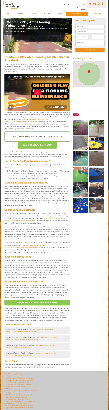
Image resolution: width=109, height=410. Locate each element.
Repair (61, 14)
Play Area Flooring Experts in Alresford (19, 395)
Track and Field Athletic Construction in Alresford (22, 391)
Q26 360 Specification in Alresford (15, 386)
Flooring (20, 14)
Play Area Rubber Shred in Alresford (18, 382)
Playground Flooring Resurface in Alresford (18, 408)
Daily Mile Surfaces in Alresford (16, 397)
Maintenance (77, 14)
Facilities (47, 14)
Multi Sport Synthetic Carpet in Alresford (19, 380)
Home (7, 14)
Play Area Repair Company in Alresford (17, 403)
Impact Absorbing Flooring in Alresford (17, 374)
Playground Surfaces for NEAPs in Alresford (20, 401)
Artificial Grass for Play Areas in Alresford (19, 378)
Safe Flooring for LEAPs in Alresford (18, 399)
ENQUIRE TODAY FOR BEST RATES (37, 302)
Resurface (97, 14)
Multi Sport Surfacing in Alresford (17, 393)
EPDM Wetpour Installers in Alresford (18, 384)
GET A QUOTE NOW (37, 144)
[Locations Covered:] (3, 2)
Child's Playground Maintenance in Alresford (19, 405)
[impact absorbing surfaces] (12, 5)
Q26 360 (33, 14)
